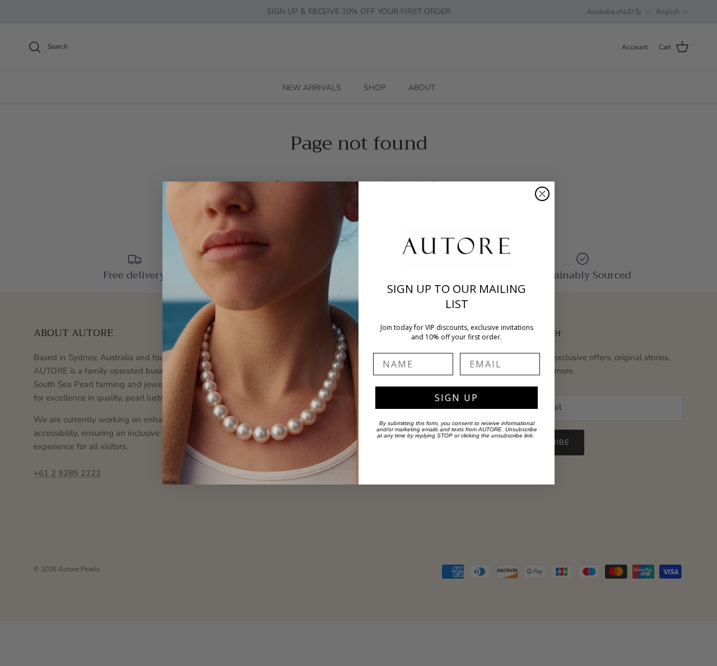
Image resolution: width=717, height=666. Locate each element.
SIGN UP (456, 398)
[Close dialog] (542, 194)
